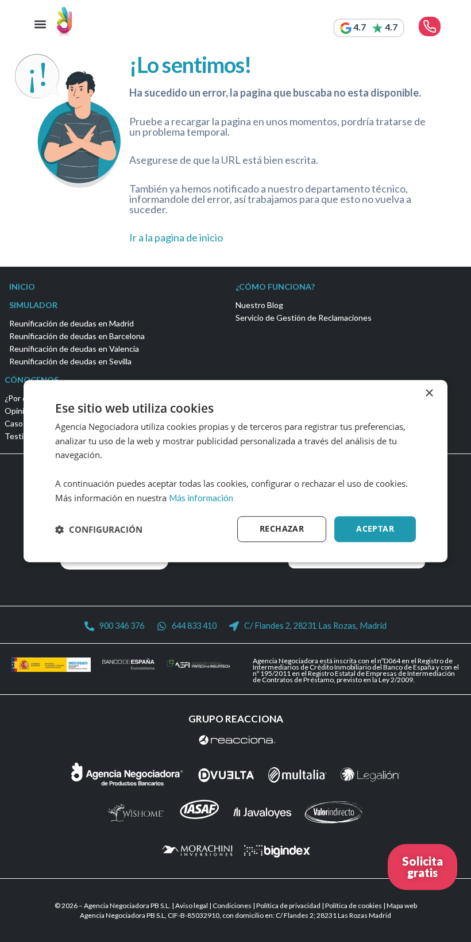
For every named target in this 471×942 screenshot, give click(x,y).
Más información (201, 498)
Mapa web (402, 905)
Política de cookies (353, 905)
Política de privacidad (288, 905)
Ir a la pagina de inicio (176, 237)
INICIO (22, 286)
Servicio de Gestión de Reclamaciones (303, 317)
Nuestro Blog (259, 305)
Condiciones (232, 905)
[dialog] (235, 471)
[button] (40, 24)
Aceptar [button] (375, 529)
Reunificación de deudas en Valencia (74, 348)
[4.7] (346, 28)
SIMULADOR (33, 305)
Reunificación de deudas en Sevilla (70, 361)
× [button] (428, 393)
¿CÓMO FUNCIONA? (275, 286)
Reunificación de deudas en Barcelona (77, 336)
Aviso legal (191, 905)
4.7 (359, 26)
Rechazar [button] (282, 529)
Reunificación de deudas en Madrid (71, 323)
